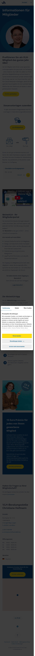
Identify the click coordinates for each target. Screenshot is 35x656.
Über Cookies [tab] (28, 308)
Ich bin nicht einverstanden (17, 346)
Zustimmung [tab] (6, 308)
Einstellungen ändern (16, 341)
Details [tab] (17, 308)
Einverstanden (17, 336)
